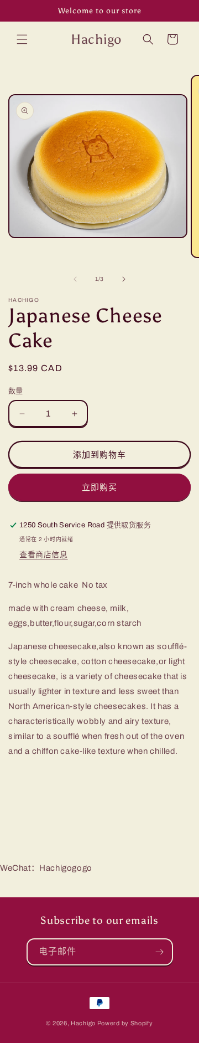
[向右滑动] (124, 279)
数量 (15, 391)
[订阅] (160, 951)
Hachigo (83, 1023)
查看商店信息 (43, 555)
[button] (22, 39)
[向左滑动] (75, 279)
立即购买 (99, 487)
